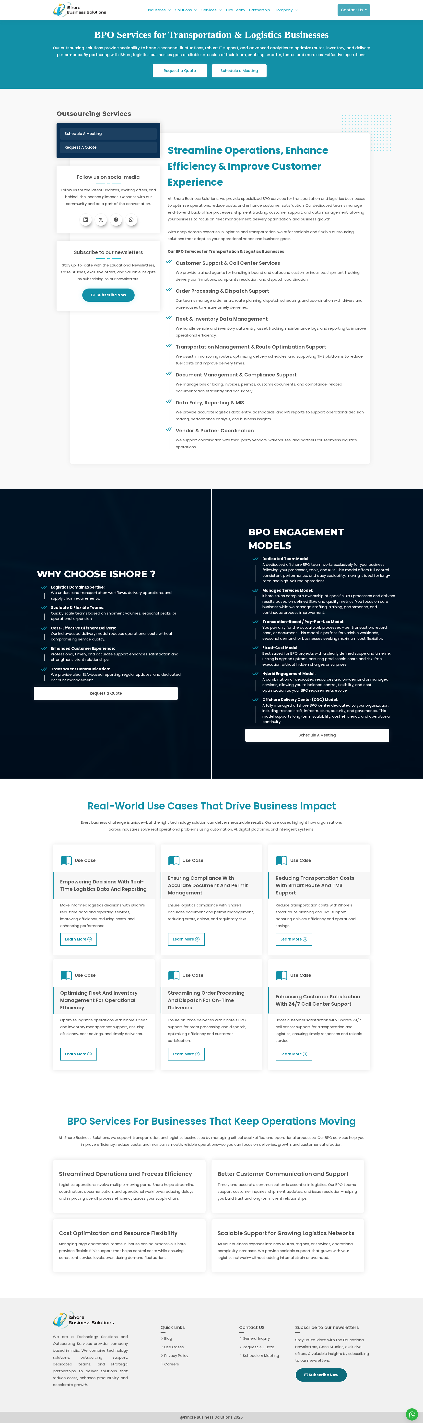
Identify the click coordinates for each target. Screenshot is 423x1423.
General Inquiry (256, 1338)
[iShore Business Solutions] (412, 1414)
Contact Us (352, 10)
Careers (171, 1364)
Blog (168, 1338)
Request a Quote (180, 70)
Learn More (75, 939)
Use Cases (174, 1347)
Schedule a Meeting (239, 70)
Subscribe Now (111, 295)
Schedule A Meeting (317, 735)
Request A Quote (259, 1347)
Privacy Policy (176, 1355)
